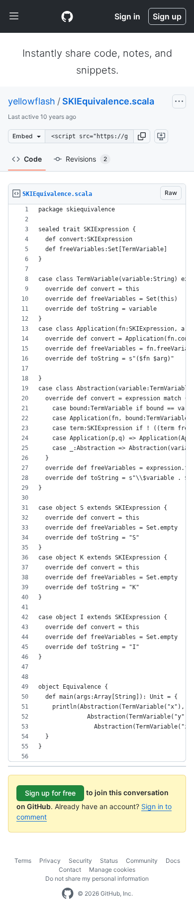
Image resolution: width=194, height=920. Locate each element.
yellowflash (31, 101)
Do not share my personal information (97, 878)
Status (109, 860)
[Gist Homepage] (67, 16)
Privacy (50, 860)
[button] (141, 136)
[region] (97, 483)
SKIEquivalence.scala (108, 101)
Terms (22, 860)
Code (33, 159)
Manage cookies (112, 869)
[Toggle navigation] (14, 16)
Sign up (167, 16)
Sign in (127, 16)
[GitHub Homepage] (68, 893)
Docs (173, 860)
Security (80, 860)
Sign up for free (50, 793)
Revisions (86, 159)
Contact (70, 869)
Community (142, 860)
